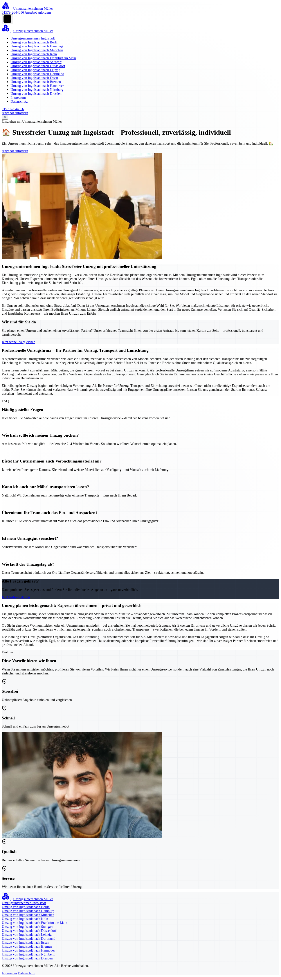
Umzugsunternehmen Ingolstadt (33, 38)
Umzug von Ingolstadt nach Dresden (36, 93)
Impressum (18, 97)
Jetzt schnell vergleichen (18, 342)
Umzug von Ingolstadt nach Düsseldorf (38, 66)
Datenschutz (19, 101)
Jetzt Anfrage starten (16, 597)
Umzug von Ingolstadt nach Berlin (34, 42)
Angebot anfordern (38, 12)
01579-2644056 (13, 12)
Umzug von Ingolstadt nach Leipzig (35, 70)
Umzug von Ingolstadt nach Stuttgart (36, 62)
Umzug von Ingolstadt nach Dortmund (37, 74)
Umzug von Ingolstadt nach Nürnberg (37, 89)
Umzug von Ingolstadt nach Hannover (37, 86)
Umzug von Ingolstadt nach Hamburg (37, 46)
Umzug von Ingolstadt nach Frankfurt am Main (43, 58)
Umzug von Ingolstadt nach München (37, 50)
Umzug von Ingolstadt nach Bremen (36, 82)
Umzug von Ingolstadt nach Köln (34, 54)
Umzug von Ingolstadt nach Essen (34, 78)
